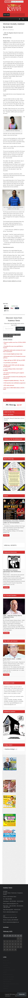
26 (9, 949)
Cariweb (5, 972)
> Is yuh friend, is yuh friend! (10, 362)
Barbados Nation (7, 963)
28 (15, 949)
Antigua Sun (6, 960)
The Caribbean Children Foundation (11, 983)
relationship (5, 336)
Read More (6, 535)
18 (7, 946)
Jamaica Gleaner (7, 981)
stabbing (10, 336)
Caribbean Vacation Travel (9, 969)
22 (18, 946)
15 (18, 944)
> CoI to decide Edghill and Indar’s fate (12, 354)
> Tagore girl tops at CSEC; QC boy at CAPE (14, 360)
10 (4, 944)
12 (9, 944)
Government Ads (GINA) (8, 976)
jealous (6, 334)
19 (9, 946)
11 (7, 944)
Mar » (8, 951)
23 (20, 946)
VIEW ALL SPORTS (10, 545)
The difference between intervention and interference (12, 570)
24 (4, 949)
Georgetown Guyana (7, 974)
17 (4, 946)
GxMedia (13, 996)
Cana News (5, 965)
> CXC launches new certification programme (14, 383)
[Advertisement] (14, 293)
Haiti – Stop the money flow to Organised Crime (12, 616)
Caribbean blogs (6, 967)
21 (15, 946)
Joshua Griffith (12, 334)
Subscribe (20, 328)
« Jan (4, 951)
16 (20, 944)
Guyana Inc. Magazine (8, 979)
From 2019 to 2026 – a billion (12, 659)
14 (15, 944)
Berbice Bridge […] (11, 749)
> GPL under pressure (8, 385)
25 (7, 949)
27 (12, 949)
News (12, 29)
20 (12, 946)
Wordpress (5, 988)
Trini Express (6, 986)
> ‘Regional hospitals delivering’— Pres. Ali (13, 380)
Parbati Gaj (18, 334)
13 (12, 944)
